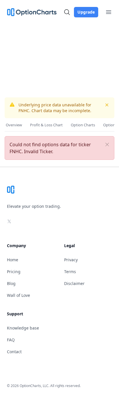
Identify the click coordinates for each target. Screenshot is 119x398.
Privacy (71, 259)
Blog (11, 283)
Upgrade (86, 12)
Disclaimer (74, 283)
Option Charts (83, 124)
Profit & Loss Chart (46, 124)
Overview (14, 124)
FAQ (11, 340)
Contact (14, 351)
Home (12, 259)
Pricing (14, 271)
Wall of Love (18, 295)
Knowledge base (23, 328)
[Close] (107, 144)
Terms (70, 271)
